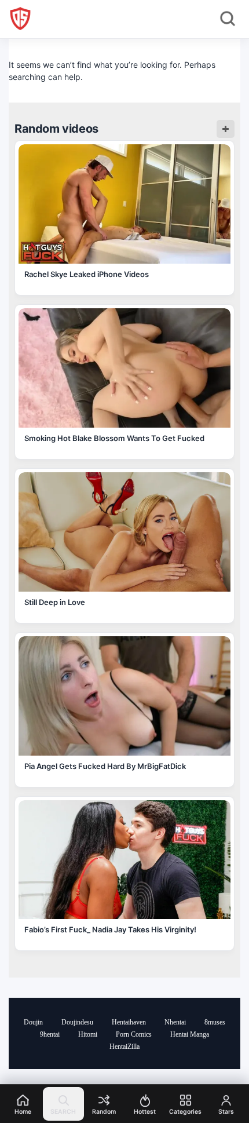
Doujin (33, 1022)
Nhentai (175, 1022)
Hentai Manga (189, 1034)
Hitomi (87, 1034)
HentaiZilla (124, 1046)
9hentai (50, 1034)
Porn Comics (134, 1034)
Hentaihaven (129, 1022)
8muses (214, 1022)
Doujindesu (77, 1022)
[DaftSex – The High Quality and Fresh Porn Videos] (20, 18)
